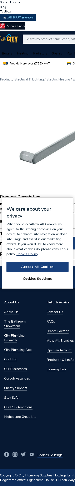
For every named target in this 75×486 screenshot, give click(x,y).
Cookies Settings (37, 278)
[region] (37, 243)
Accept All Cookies (37, 267)
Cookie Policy (27, 254)
